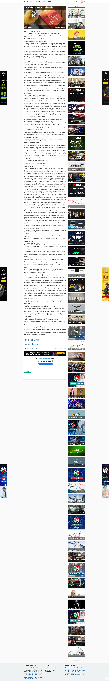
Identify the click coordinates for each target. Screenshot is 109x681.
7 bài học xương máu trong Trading (75, 417)
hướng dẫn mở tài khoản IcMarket (78, 670)
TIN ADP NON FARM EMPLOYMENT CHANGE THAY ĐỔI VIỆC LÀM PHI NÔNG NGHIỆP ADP (76, 112)
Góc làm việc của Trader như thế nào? (76, 643)
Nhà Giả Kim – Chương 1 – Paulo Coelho (32, 343)
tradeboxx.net (71, 674)
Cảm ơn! (60, 348)
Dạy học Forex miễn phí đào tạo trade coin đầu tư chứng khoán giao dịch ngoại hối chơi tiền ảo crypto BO (76, 134)
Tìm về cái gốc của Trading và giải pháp (76, 538)
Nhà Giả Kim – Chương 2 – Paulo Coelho (32, 344)
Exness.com (71, 667)
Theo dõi (36, 348)
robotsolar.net (68, 675)
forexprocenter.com (78, 674)
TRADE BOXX (28, 2)
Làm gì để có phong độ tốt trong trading (76, 501)
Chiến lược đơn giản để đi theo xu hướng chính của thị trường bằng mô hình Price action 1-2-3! (76, 350)
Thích (65, 348)
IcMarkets (80, 669)
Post (49, 1)
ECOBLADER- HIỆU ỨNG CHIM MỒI (76, 311)
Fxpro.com (80, 671)
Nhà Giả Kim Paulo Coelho (29, 341)
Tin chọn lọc (77, 659)
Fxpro (76, 671)
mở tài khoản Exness (73, 669)
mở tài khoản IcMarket (70, 671)
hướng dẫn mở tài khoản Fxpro (71, 673)
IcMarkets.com (68, 670)
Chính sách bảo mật (55, 670)
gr (61, 670)
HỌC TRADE (38, 1)
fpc (83, 674)
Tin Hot (76, 6)
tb (60, 670)
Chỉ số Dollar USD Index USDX (75, 121)
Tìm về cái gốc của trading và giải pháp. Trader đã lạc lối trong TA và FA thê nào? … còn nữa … (76, 550)
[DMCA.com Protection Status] (48, 672)
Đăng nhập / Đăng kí (44, 358)
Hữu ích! (55, 348)
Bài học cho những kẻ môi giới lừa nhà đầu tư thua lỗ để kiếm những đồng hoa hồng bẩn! (76, 608)
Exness (66, 667)
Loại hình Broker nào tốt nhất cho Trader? (77, 300)
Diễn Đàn (45, 1)
